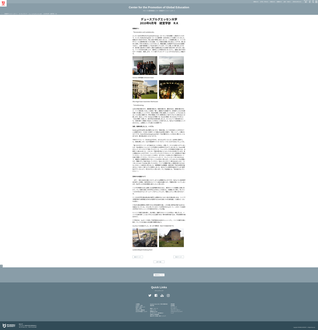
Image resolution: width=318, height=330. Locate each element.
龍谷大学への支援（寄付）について (158, 316)
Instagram (168, 295)
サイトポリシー (174, 308)
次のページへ (178, 257)
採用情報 (173, 305)
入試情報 (138, 304)
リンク (172, 313)
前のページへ (137, 257)
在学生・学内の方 (264, 1)
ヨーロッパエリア (23, 13)
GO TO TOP (1, 266)
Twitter (149, 295)
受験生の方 (255, 1)
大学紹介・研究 (139, 305)
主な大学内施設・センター (142, 311)
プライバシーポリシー (176, 310)
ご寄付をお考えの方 (296, 1)
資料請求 (173, 304)
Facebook (156, 295)
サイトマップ (174, 307)
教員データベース (154, 308)
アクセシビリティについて (176, 311)
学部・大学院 (139, 308)
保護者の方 (279, 1)
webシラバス (153, 310)
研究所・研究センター (141, 307)
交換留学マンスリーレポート (10, 13)
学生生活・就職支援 (140, 310)
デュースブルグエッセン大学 (35, 14)
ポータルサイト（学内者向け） (157, 313)
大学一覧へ (159, 262)
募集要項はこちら (159, 275)
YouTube (162, 295)
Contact (305, 1)
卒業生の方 (272, 1)
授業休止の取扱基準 (154, 314)
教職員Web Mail (153, 311)
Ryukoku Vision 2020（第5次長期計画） (159, 304)
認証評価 (152, 305)
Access (309, 1)
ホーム (1, 13)
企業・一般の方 (287, 1)
